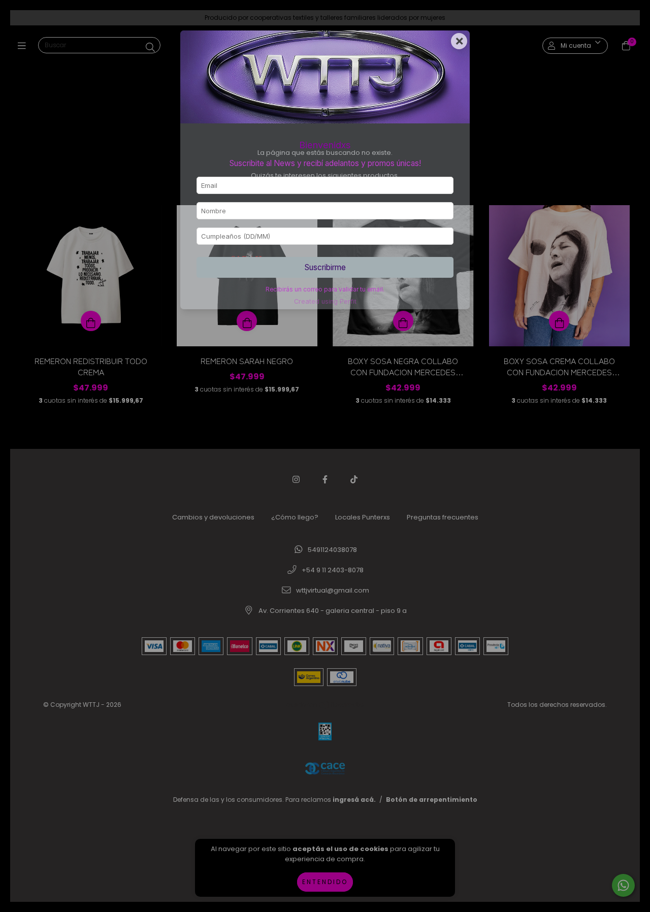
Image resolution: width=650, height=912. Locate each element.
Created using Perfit (325, 301)
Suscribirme (325, 267)
